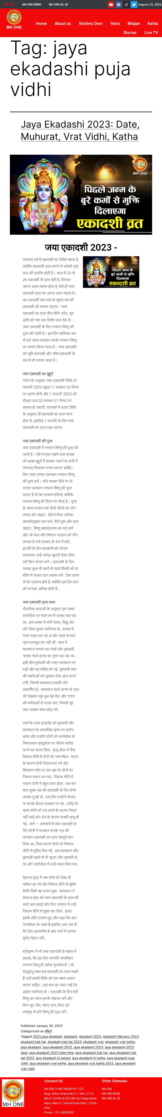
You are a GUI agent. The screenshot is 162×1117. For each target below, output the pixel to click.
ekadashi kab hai (33, 1042)
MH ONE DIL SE (58, 4)
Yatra (115, 23)
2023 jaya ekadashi (47, 1036)
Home (41, 23)
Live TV (151, 32)
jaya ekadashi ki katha (88, 1058)
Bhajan (134, 23)
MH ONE (9, 4)
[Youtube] (111, 4)
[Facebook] (118, 4)
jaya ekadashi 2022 (57, 1047)
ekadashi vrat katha (120, 1042)
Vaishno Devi (90, 23)
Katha (153, 23)
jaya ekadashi (31, 1047)
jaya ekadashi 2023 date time (51, 1053)
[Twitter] (134, 4)
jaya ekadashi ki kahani (53, 1058)
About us (63, 23)
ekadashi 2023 (90, 1036)
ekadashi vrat (93, 1042)
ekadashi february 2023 (121, 1036)
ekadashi (70, 1036)
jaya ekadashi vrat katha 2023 (90, 1063)
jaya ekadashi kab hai (91, 1053)
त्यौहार (48, 1031)
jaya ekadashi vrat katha (48, 1063)
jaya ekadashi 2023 (88, 1047)
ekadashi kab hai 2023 (65, 1042)
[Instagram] (126, 4)
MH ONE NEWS (31, 4)
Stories (130, 32)
